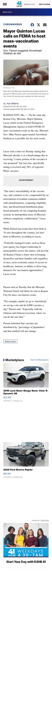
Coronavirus (12, 24)
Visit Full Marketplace (40, 360)
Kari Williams (13, 103)
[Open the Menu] (4, 4)
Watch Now (44, 4)
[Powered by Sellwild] (45, 521)
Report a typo (10, 341)
